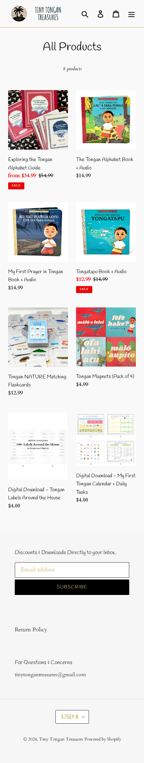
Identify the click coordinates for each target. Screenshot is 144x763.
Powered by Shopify (103, 739)
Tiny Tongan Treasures (61, 739)
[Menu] (131, 13)
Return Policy (31, 629)
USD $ (69, 717)
